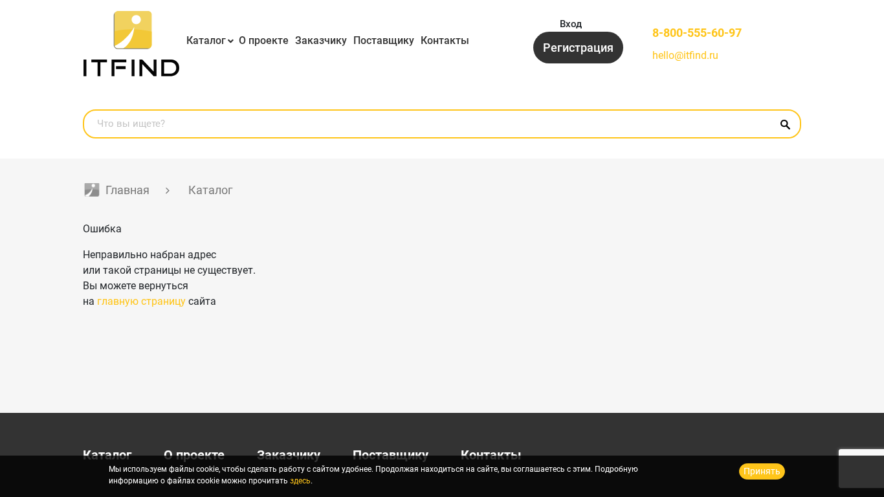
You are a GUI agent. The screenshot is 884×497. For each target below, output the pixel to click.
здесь (300, 480)
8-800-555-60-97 (697, 32)
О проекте (264, 40)
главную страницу (141, 301)
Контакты (445, 40)
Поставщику (383, 40)
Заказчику (321, 40)
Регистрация (578, 47)
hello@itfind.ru (685, 55)
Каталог (206, 40)
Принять (762, 471)
